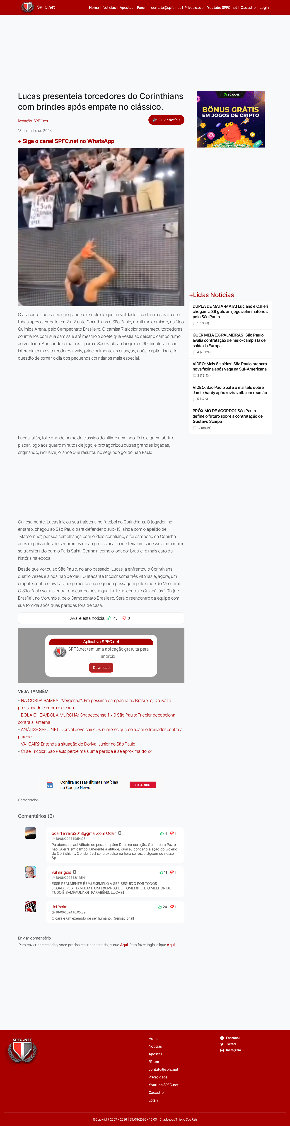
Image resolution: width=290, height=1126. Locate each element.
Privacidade (193, 7)
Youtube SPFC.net (222, 7)
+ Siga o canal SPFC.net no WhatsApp (66, 141)
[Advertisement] (145, 50)
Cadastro (248, 7)
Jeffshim (60, 906)
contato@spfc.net (166, 7)
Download (101, 667)
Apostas (126, 7)
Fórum (142, 7)
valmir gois (61, 872)
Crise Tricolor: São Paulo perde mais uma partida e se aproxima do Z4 (87, 751)
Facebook (233, 1038)
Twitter (231, 1044)
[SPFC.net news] (101, 785)
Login (264, 7)
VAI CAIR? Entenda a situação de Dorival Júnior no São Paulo (78, 744)
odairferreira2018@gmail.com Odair (84, 833)
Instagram (233, 1050)
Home (94, 7)
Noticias (109, 7)
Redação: (33, 121)
